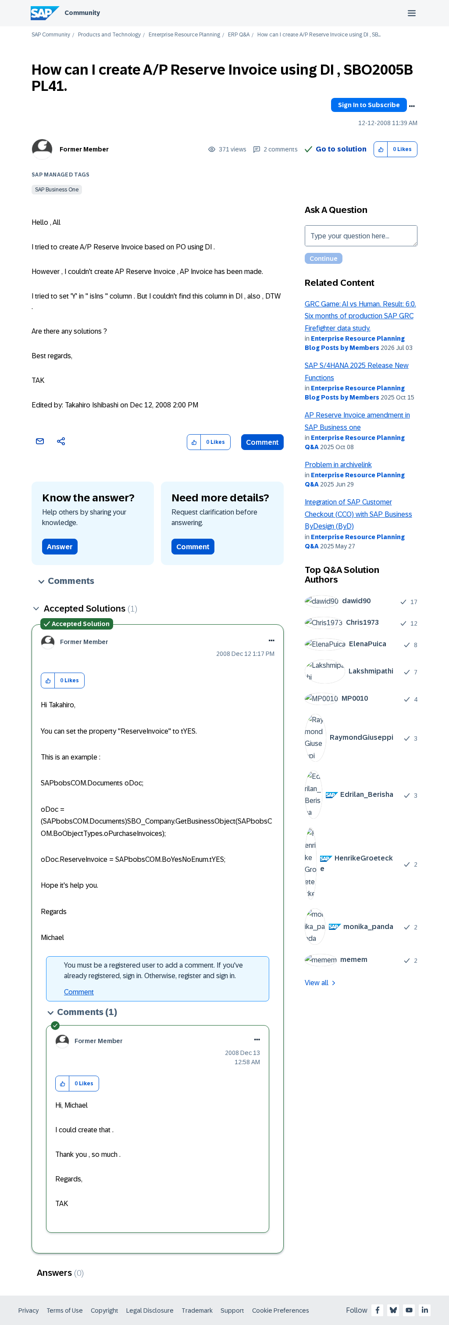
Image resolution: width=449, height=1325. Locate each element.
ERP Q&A (238, 35)
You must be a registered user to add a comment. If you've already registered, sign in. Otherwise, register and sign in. (153, 970)
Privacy (28, 1310)
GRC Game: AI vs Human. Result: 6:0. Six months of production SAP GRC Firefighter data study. (360, 316)
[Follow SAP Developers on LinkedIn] (424, 1310)
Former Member (84, 149)
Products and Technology (109, 35)
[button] (381, 149)
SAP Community (51, 35)
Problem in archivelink (338, 464)
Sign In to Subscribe (369, 104)
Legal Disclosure (150, 1310)
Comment (262, 442)
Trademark (197, 1310)
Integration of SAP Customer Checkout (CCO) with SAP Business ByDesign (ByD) (358, 514)
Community (82, 12)
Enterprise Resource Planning (184, 35)
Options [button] (411, 106)
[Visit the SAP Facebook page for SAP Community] (377, 1310)
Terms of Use (64, 1310)
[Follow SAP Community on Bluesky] (393, 1310)
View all (316, 983)
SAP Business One (56, 190)
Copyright (104, 1310)
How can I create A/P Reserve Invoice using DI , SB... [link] (319, 35)
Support (232, 1310)
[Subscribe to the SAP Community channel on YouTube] (409, 1310)
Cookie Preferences (280, 1310)
